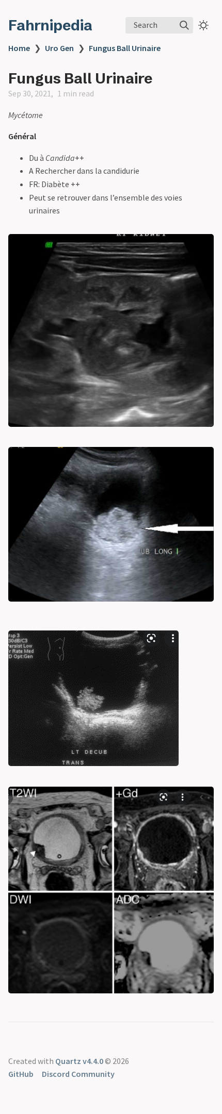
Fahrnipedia (50, 25)
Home (19, 48)
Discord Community (78, 1074)
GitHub (21, 1074)
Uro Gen (59, 48)
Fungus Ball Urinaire (125, 48)
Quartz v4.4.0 (79, 1061)
